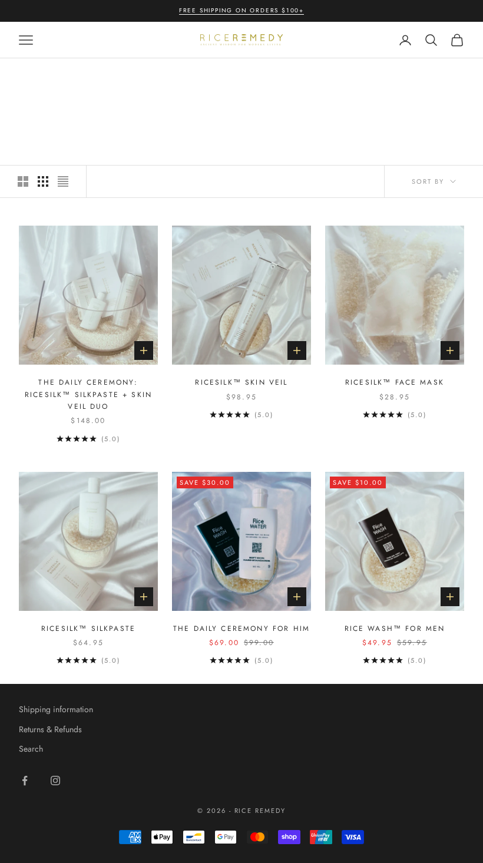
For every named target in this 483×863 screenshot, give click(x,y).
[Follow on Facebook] (25, 780)
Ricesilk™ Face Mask (394, 382)
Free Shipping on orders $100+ (241, 10)
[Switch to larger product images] (23, 181)
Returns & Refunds (50, 729)
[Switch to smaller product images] (43, 181)
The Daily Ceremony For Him (241, 628)
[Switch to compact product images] (63, 181)
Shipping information (56, 709)
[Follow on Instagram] (55, 780)
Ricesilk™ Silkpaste (88, 628)
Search (31, 749)
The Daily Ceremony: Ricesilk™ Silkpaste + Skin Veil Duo (88, 394)
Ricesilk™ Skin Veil (241, 382)
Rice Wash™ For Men (395, 628)
